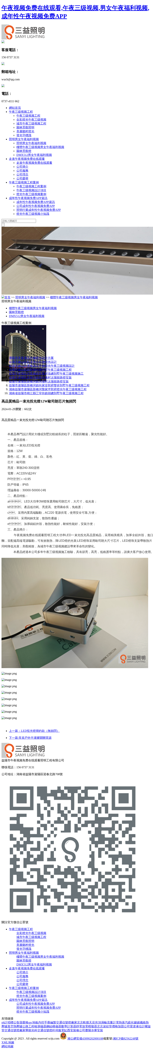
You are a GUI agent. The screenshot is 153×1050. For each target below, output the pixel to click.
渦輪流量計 (108, 1022)
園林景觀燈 (23, 151)
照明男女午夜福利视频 (24, 139)
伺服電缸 (61, 1030)
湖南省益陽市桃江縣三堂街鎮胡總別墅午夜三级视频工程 (46, 393)
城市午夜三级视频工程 (31, 123)
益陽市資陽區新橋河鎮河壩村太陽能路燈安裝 (39, 381)
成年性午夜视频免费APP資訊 (28, 198)
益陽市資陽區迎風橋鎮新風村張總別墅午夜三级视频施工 (46, 373)
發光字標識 (23, 135)
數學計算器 (68, 1026)
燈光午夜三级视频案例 (31, 194)
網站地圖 (7, 1046)
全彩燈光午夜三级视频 (31, 119)
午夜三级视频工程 (21, 111)
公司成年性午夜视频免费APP (35, 205)
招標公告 (13, 1022)
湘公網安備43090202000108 (85, 1038)
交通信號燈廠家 (66, 1022)
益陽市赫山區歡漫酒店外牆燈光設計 (33, 361)
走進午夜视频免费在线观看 (27, 158)
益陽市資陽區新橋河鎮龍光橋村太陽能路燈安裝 (40, 377)
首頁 (7, 297)
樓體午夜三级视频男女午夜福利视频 (40, 147)
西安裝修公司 (76, 1030)
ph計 (4, 1022)
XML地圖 (7, 1042)
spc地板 (33, 1022)
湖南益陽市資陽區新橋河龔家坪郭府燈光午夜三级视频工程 (48, 389)
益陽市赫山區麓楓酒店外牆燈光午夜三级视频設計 (42, 365)
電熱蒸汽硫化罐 (126, 1022)
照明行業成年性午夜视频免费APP (38, 209)
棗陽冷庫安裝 (94, 1030)
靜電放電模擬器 (86, 1026)
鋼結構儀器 (53, 1026)
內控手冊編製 (47, 1022)
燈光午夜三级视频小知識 (32, 213)
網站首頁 (15, 107)
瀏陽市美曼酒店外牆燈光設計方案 (31, 357)
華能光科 (31, 1030)
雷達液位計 (137, 1026)
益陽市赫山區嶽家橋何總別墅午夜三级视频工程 (40, 369)
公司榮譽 (22, 178)
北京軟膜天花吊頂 (89, 1022)
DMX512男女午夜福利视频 (34, 154)
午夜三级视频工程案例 (24, 182)
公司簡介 (22, 166)
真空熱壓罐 (14, 1026)
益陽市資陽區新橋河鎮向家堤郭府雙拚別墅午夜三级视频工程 (49, 385)
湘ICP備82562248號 (125, 1038)
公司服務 (22, 170)
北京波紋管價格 (107, 1026)
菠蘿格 (23, 1022)
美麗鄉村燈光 (25, 131)
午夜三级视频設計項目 (31, 190)
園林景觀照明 (25, 127)
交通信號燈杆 (46, 1030)
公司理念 (22, 174)
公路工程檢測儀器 (34, 1026)
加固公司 (124, 1026)
